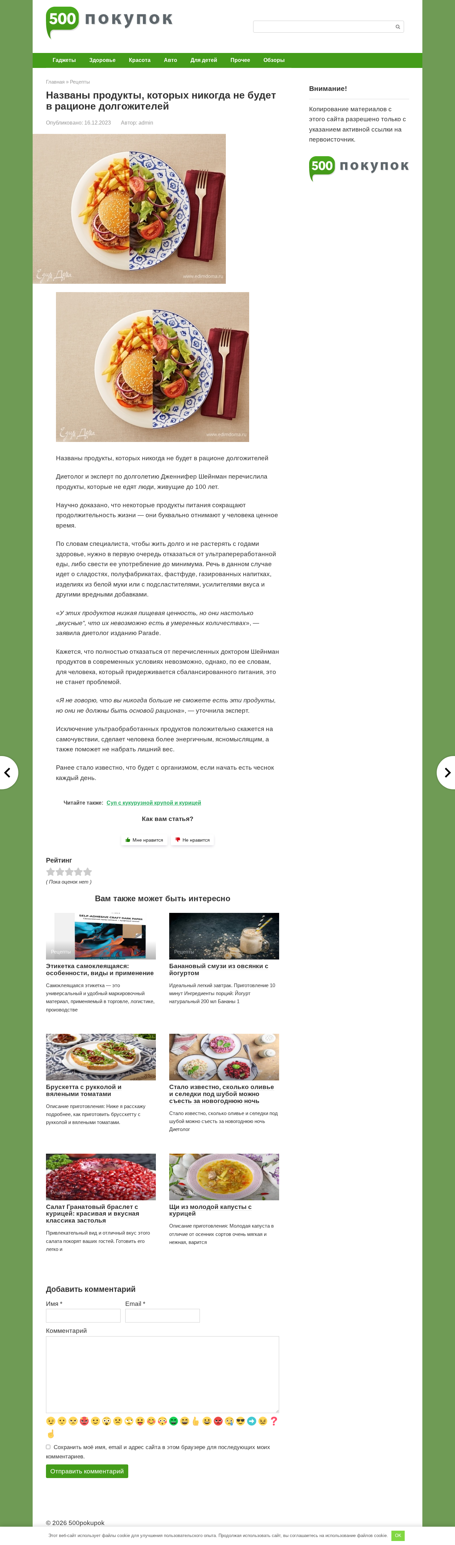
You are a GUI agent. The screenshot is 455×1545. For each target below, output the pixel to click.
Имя (54, 1303)
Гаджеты (64, 60)
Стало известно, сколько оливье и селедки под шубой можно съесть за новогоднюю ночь (221, 1093)
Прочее (240, 60)
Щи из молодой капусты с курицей (210, 1210)
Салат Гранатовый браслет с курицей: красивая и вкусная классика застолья (92, 1213)
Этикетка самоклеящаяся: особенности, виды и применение (100, 969)
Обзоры (274, 60)
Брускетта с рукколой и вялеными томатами (84, 1090)
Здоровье (102, 60)
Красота (140, 60)
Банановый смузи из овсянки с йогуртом (218, 969)
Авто (170, 60)
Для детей (204, 60)
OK (398, 1535)
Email (135, 1303)
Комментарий (66, 1330)
